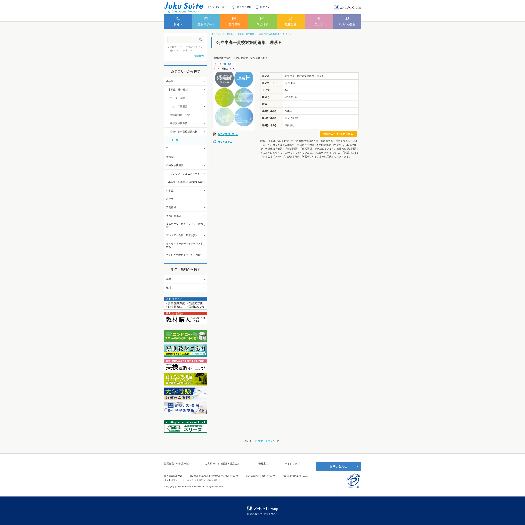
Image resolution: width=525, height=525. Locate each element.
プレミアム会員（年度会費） (182, 235)
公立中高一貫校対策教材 (270, 34)
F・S (288, 34)
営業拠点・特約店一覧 (176, 463)
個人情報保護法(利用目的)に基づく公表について (214, 476)
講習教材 (171, 207)
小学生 (229, 34)
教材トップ (216, 34)
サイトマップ (292, 463)
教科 (168, 287)
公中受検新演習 (174, 165)
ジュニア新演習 (178, 106)
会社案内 (263, 463)
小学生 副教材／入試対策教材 (185, 182)
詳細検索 (199, 55)
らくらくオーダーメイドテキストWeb (184, 245)
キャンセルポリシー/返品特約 (202, 480)
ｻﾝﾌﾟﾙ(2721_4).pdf (228, 134)
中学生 (169, 190)
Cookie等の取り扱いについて (260, 476)
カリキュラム (225, 141)
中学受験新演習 (178, 123)
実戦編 (169, 157)
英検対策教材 (173, 215)
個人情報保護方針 (173, 476)
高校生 (169, 199)
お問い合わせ (338, 466)
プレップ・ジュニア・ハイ (185, 173)
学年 (168, 279)
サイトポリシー (172, 480)
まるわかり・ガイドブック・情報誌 (184, 225)
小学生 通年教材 (245, 34)
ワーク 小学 (177, 98)
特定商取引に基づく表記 (295, 476)
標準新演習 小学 (180, 114)
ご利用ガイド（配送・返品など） (223, 463)
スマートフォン (266, 441)
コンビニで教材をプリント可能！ (184, 255)
